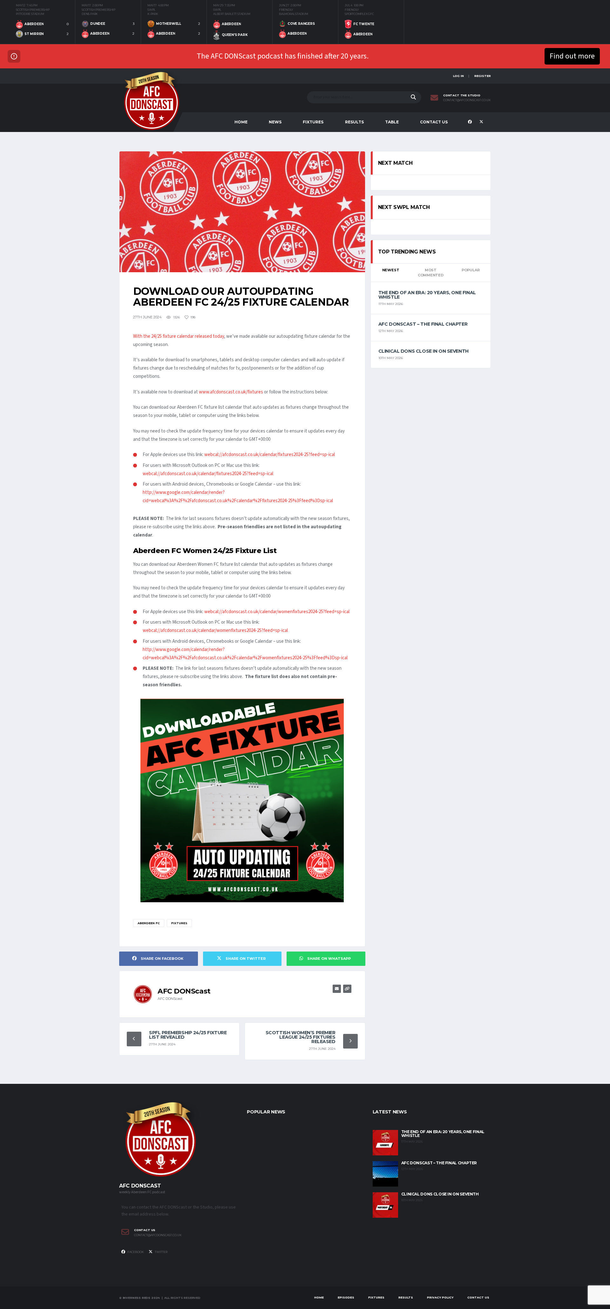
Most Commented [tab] (431, 273)
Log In (458, 76)
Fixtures (313, 122)
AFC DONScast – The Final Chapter (423, 324)
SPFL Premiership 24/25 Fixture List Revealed (188, 1035)
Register (482, 76)
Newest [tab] (390, 270)
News (275, 122)
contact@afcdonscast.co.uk (467, 100)
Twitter (160, 1252)
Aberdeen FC (149, 923)
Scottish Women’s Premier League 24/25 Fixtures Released (301, 1037)
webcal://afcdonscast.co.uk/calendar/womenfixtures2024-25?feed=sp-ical (276, 611)
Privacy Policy (440, 1297)
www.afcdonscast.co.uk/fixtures (231, 392)
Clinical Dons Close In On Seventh (423, 351)
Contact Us (434, 122)
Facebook (135, 1252)
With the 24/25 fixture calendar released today (178, 336)
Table (392, 122)
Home (240, 122)
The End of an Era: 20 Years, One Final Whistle (427, 295)
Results (354, 122)
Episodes (346, 1297)
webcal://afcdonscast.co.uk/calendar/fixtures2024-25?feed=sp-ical (269, 454)
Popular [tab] (470, 270)
